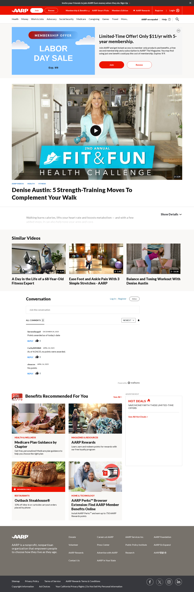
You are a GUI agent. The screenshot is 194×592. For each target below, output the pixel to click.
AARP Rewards (76, 552)
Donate (72, 537)
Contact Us (74, 560)
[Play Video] (95, 130)
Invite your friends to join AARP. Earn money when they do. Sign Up (95, 3)
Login (172, 10)
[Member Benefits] (18, 397)
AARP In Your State (106, 560)
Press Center (103, 544)
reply (30, 341)
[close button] (178, 30)
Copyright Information (23, 586)
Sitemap (16, 581)
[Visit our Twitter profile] (159, 582)
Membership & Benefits (77, 10)
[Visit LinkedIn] (178, 582)
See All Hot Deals (137, 416)
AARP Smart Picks (100, 10)
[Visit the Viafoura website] (134, 383)
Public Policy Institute (136, 544)
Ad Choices (44, 586)
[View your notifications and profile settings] (138, 320)
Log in (113, 298)
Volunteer (73, 544)
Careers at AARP (105, 537)
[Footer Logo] (34, 537)
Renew (139, 64)
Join (111, 64)
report (133, 341)
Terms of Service (52, 581)
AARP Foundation (162, 537)
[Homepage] (20, 10)
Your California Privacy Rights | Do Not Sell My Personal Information (89, 586)
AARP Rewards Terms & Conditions (83, 581)
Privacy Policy (32, 581)
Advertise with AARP (107, 552)
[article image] (166, 19)
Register (159, 10)
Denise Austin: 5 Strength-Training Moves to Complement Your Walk (72, 193)
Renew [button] (51, 10)
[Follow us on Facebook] (150, 582)
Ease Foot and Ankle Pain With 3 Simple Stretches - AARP (94, 281)
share (123, 341)
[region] (83, 341)
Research (129, 552)
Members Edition (120, 10)
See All (116, 397)
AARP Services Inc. (134, 537)
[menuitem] (15, 20)
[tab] (35, 320)
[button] (177, 19)
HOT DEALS (137, 401)
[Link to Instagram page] (169, 582)
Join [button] (37, 10)
